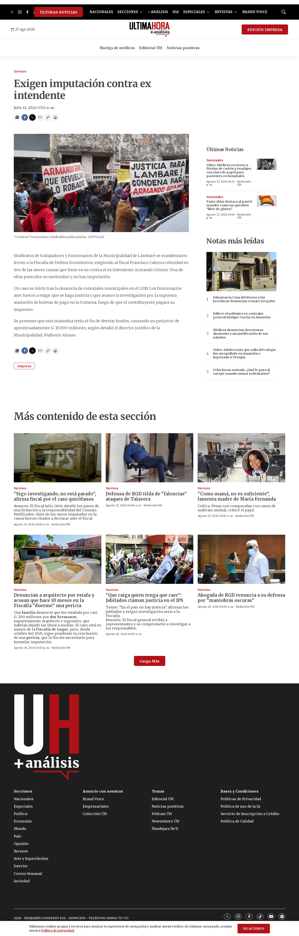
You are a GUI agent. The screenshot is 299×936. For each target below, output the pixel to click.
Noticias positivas (183, 48)
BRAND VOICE (254, 12)
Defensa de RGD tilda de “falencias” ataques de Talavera (146, 496)
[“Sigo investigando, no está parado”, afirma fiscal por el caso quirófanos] (57, 457)
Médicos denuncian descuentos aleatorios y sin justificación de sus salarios (240, 333)
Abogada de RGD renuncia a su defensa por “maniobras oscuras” (241, 597)
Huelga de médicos (117, 48)
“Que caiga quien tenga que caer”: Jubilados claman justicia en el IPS (144, 597)
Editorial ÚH (150, 48)
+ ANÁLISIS (158, 12)
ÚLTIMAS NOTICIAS (58, 12)
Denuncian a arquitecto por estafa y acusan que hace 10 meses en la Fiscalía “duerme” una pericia (54, 600)
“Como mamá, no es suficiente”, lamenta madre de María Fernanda (237, 496)
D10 (175, 12)
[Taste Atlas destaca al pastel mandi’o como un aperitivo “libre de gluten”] (266, 201)
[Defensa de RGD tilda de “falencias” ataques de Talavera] (149, 457)
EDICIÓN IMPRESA (264, 30)
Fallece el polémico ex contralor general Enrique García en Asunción (242, 315)
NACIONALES (101, 12)
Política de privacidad (57, 931)
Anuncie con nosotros (103, 791)
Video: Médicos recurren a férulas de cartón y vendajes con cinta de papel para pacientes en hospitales (228, 170)
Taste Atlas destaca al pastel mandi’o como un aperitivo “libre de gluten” (229, 205)
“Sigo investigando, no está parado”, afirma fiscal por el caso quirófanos (55, 496)
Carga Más (150, 661)
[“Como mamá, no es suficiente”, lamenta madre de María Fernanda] (241, 457)
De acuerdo (253, 929)
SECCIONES (128, 12)
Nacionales (214, 160)
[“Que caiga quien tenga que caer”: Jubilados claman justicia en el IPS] (149, 559)
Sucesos (20, 71)
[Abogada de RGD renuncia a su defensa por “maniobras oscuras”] (241, 559)
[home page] (150, 29)
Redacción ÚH (244, 183)
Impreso (24, 366)
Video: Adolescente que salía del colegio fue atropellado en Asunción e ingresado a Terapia (244, 353)
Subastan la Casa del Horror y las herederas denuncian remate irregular (244, 299)
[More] (141, 12)
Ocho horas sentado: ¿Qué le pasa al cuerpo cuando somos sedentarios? (241, 372)
